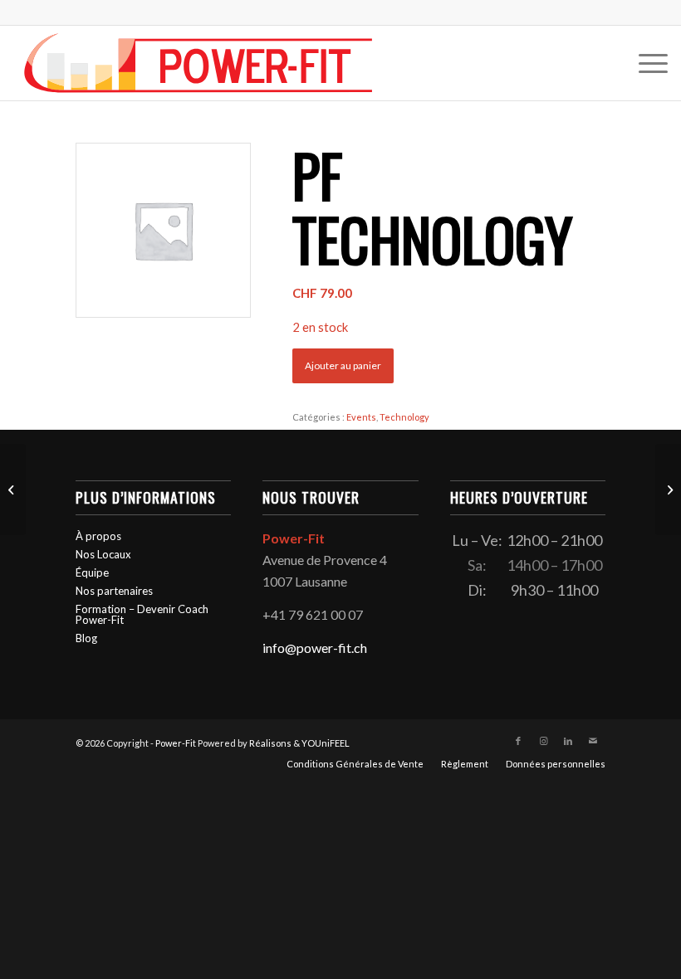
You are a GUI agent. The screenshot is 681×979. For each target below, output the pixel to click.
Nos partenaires (114, 590)
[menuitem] (645, 63)
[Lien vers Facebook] (518, 740)
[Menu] (645, 63)
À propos (98, 536)
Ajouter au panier (343, 365)
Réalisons (270, 743)
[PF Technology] (13, 489)
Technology (404, 417)
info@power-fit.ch (314, 647)
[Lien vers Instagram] (543, 740)
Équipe (92, 572)
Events (361, 417)
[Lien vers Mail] (593, 740)
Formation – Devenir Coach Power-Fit (142, 614)
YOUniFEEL (325, 743)
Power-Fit (175, 743)
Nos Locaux (103, 554)
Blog (86, 638)
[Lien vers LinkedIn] (568, 740)
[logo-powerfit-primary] (198, 63)
